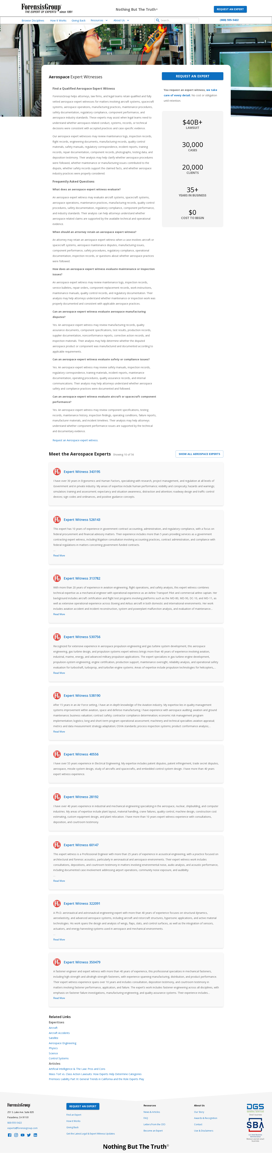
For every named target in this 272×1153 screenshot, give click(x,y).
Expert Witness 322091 (82, 903)
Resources (97, 20)
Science (53, 1053)
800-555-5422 (14, 1122)
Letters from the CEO (154, 1124)
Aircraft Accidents (59, 1033)
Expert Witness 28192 (81, 797)
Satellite (53, 1038)
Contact (198, 1124)
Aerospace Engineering (62, 1043)
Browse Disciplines (33, 20)
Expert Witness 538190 (82, 695)
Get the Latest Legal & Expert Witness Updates (90, 1133)
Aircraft (53, 1027)
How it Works (73, 1121)
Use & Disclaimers (203, 1130)
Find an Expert (73, 1114)
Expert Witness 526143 (82, 519)
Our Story (199, 1112)
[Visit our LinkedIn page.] (35, 1136)
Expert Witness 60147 (81, 845)
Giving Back (78, 20)
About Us (119, 20)
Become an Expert (153, 1130)
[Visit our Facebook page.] (9, 1136)
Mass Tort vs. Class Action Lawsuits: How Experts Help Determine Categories (95, 1074)
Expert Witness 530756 (82, 637)
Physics (53, 1048)
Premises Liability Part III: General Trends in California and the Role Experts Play (96, 1079)
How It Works (58, 20)
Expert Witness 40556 (81, 754)
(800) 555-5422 (229, 20)
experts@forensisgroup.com (22, 1128)
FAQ (146, 1118)
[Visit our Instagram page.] (16, 1136)
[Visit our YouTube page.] (22, 1136)
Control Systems (59, 1058)
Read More (59, 555)
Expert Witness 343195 (82, 471)
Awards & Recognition (205, 1118)
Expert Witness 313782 (82, 578)
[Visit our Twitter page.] (29, 1136)
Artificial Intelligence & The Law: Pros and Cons (77, 1069)
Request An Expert (82, 1106)
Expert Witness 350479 (82, 962)
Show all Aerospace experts (199, 454)
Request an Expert (230, 9)
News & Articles (152, 1112)
